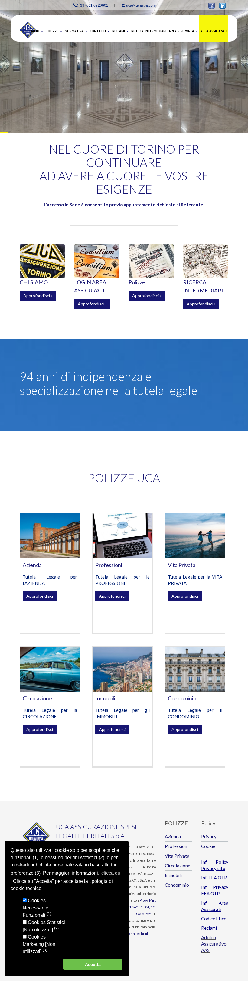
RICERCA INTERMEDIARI (148, 31)
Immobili (105, 698)
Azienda (32, 565)
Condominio (182, 698)
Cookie (208, 846)
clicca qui (111, 873)
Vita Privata (181, 565)
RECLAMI (119, 31)
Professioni (108, 565)
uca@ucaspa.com (140, 5)
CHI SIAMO (32, 31)
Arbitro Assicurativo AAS (214, 944)
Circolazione (37, 698)
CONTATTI (98, 31)
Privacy (209, 836)
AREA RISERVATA (182, 31)
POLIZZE (52, 31)
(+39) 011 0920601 (92, 5)
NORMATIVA (74, 31)
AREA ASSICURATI (214, 31)
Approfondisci (37, 295)
